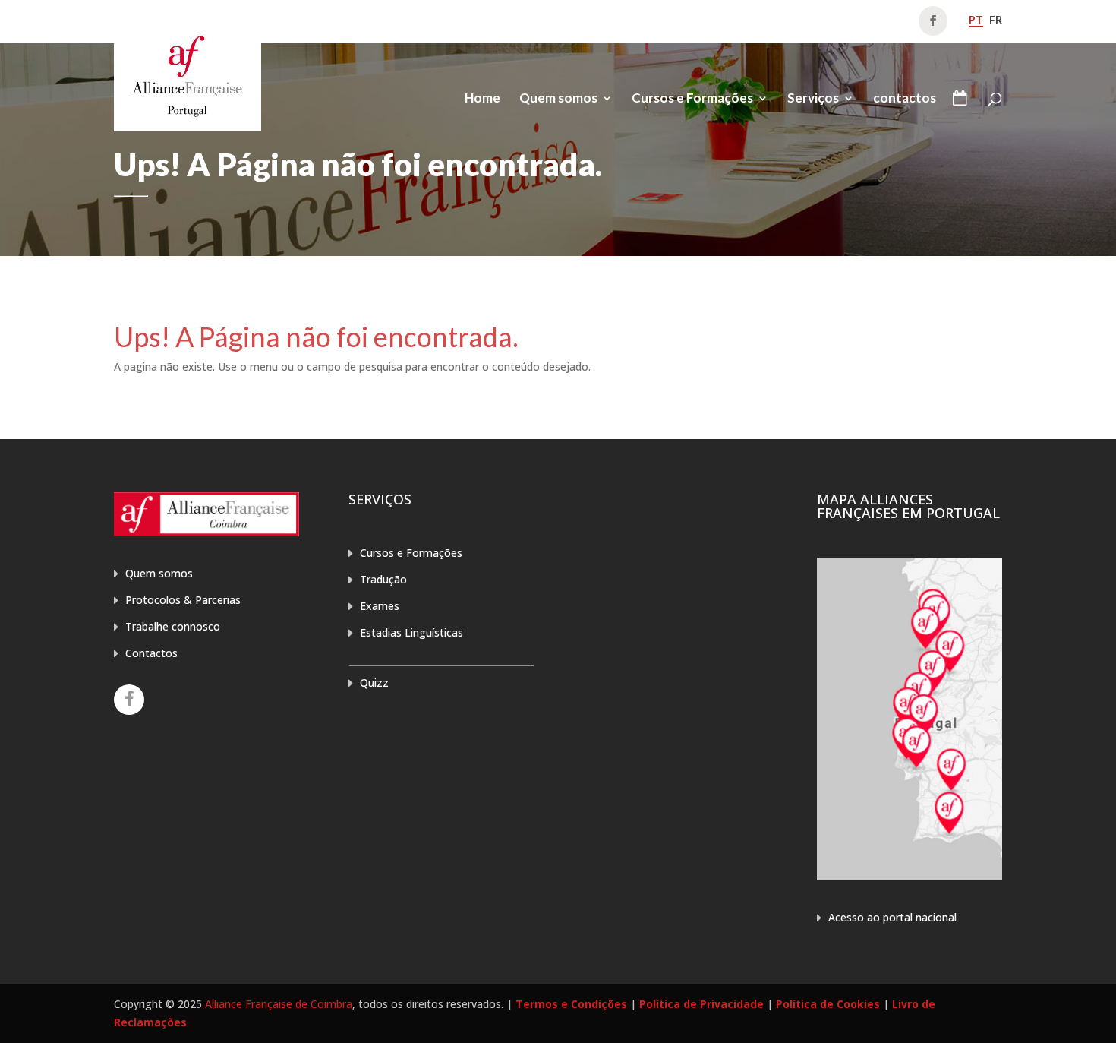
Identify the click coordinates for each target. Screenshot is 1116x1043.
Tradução (383, 579)
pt (976, 19)
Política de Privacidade (701, 1004)
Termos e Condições (571, 1004)
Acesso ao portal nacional (892, 917)
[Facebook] (129, 699)
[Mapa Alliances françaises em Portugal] (909, 876)
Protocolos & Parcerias (183, 600)
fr (995, 19)
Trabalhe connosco (172, 626)
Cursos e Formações (692, 99)
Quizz (374, 682)
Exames (379, 606)
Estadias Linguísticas (411, 632)
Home (482, 99)
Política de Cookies (828, 1004)
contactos (904, 99)
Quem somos (558, 99)
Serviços (813, 99)
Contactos (151, 653)
